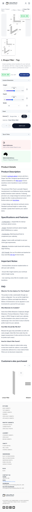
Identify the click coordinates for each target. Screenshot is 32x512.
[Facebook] (4, 507)
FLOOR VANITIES (7, 445)
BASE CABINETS (6, 408)
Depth (5, 94)
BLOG (4, 470)
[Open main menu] (3, 3)
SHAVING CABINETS (7, 449)
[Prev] (25, 365)
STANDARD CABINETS (8, 435)
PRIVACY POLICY (17, 502)
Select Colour (24, 116)
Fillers (14, 10)
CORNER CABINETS (7, 412)
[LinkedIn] (7, 507)
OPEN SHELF (6, 437)
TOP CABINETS (6, 410)
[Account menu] (25, 3)
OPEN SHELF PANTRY (8, 428)
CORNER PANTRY (7, 426)
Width (5, 103)
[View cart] (29, 3)
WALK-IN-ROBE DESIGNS (8, 458)
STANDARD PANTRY (7, 424)
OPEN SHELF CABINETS (8, 416)
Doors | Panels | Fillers (5, 10)
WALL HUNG (5, 447)
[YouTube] (13, 507)
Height (5, 85)
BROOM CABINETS (7, 439)
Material (5, 116)
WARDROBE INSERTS (8, 460)
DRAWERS (5, 414)
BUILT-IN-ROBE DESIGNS (9, 456)
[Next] (29, 365)
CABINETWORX (15, 500)
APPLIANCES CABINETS (8, 418)
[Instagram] (10, 507)
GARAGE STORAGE (7, 464)
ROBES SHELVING (7, 462)
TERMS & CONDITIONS (8, 502)
